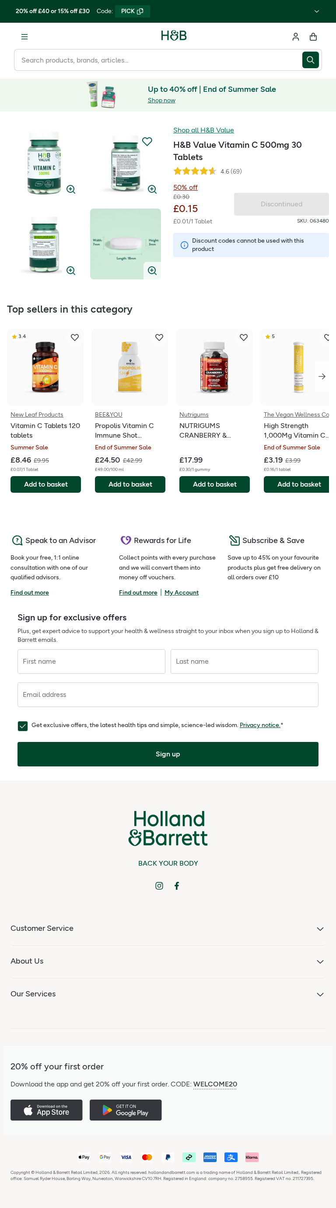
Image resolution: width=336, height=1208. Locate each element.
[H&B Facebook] (177, 886)
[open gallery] (44, 162)
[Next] (322, 376)
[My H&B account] (295, 36)
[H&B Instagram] (159, 886)
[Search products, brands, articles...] (312, 60)
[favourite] (75, 337)
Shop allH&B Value (203, 130)
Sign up (168, 754)
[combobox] (158, 60)
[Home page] (174, 36)
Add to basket (46, 484)
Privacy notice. (260, 725)
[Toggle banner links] (316, 11)
